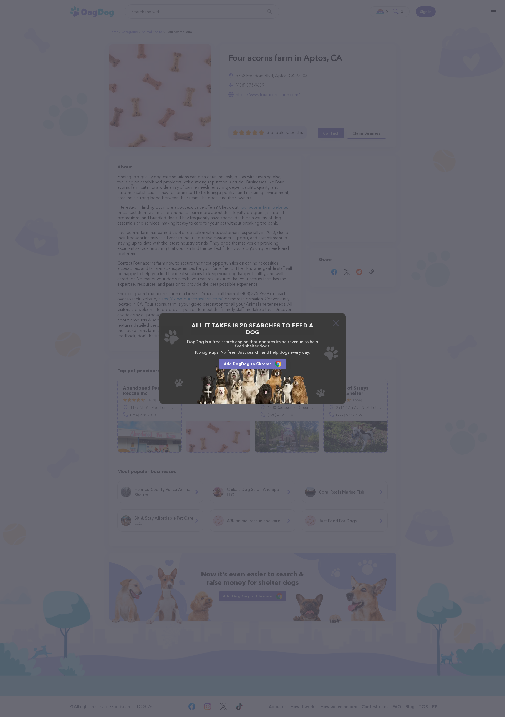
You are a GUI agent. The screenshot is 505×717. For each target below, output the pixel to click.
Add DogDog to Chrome (248, 363)
